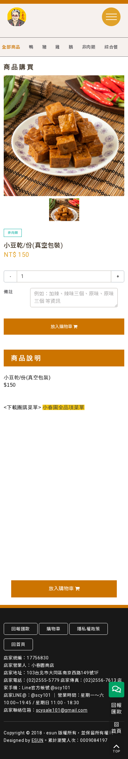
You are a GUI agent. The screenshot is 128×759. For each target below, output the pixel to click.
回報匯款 (20, 628)
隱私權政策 (88, 628)
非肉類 (89, 47)
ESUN (37, 740)
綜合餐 (111, 47)
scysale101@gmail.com (62, 710)
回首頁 (18, 644)
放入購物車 (62, 326)
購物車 (53, 628)
